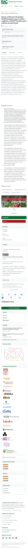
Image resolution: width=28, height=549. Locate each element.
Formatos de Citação (14, 289)
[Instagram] (3, 538)
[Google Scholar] (6, 404)
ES (9, 6)
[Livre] (7, 413)
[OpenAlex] (5, 435)
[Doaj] (8, 394)
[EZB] (6, 398)
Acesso (21, 6)
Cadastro (16, 6)
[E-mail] (16, 538)
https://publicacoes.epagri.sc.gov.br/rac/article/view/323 (12, 287)
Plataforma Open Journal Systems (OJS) (11, 547)
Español (5, 317)
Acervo (6, 11)
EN (7, 6)
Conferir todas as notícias (9, 339)
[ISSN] (8, 440)
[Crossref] (7, 391)
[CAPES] (7, 407)
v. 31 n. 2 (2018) (12, 11)
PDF (6, 221)
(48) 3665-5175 (5, 532)
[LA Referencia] (8, 430)
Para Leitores (5, 488)
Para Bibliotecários (6, 492)
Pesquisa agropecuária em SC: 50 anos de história (13, 334)
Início (2, 11)
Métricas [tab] (19, 52)
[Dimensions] (8, 383)
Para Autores (5, 490)
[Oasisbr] (7, 426)
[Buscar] (5, 6)
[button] (4, 294)
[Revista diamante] (9, 457)
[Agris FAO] (5, 375)
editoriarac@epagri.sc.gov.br (9, 530)
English (5, 315)
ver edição (14, 213)
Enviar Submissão (14, 308)
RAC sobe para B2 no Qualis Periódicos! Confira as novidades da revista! (12, 328)
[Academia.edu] (9, 538)
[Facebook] (6, 538)
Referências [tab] (12, 52)
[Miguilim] (8, 387)
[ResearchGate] (13, 538)
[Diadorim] (7, 379)
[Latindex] (8, 422)
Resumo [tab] (4, 52)
